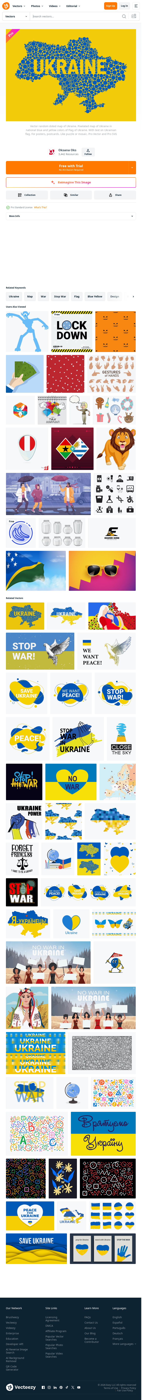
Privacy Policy (125, 1386)
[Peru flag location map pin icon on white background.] (27, 447)
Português (116, 1326)
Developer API (14, 1342)
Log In (124, 5)
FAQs (86, 1315)
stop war (60, 294)
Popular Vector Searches (54, 1339)
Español (115, 1320)
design (114, 294)
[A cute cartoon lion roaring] (116, 447)
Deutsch (115, 1331)
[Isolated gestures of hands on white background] (111, 372)
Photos (35, 6)
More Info (14, 214)
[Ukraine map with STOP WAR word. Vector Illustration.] (29, 1091)
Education (12, 1337)
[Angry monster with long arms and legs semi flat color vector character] (27, 329)
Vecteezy (11, 1320)
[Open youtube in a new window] (78, 1385)
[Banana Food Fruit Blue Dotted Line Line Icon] (21, 531)
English (114, 1315)
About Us (88, 1326)
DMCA (48, 1324)
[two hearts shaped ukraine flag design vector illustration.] (120, 856)
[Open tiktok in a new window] (66, 1385)
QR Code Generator (12, 1366)
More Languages (120, 1342)
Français (115, 1337)
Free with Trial (71, 167)
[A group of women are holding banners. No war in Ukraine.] (48, 960)
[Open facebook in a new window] (43, 1385)
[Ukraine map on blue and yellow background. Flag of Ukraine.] (89, 856)
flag (77, 294)
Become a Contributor (90, 1338)
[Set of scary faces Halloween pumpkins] (115, 329)
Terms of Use (108, 1386)
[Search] (124, 16)
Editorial (71, 6)
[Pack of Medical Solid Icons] (115, 492)
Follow (88, 154)
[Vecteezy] (6, 6)
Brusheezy (12, 1315)
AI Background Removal (15, 1357)
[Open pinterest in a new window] (61, 1385)
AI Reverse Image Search (14, 1349)
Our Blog (88, 1331)
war (43, 294)
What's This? (40, 207)
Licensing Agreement (52, 1317)
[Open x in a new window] (72, 1385)
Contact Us (89, 1320)
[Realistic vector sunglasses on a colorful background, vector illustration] (102, 569)
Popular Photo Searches (53, 1347)
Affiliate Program (50, 1330)
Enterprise (12, 1331)
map (30, 294)
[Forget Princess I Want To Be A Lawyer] (22, 856)
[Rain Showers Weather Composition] (48, 492)
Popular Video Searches (53, 1356)
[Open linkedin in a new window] (55, 1385)
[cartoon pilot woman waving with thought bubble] (80, 408)
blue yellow (95, 294)
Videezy (10, 1326)
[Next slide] (127, 294)
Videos (53, 6)
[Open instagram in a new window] (49, 1385)
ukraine (14, 294)
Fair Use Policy (122, 1388)
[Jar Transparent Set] (62, 531)
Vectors (17, 6)
